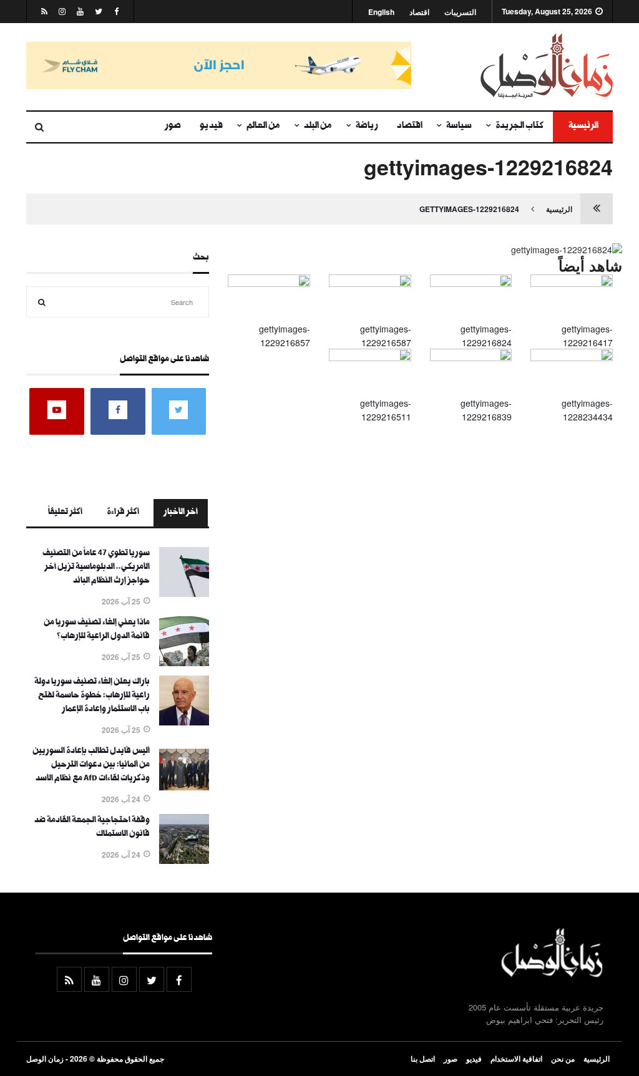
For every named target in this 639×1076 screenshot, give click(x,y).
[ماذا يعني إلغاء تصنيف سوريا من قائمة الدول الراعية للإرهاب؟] (184, 662)
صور (173, 126)
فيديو (211, 126)
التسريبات (460, 12)
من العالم (263, 126)
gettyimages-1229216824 (469, 209)
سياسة (459, 126)
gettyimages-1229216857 (284, 335)
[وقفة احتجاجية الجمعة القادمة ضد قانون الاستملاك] (184, 860)
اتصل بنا (423, 1058)
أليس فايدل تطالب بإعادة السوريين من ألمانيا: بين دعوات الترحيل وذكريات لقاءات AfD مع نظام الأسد (91, 765)
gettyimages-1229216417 (587, 335)
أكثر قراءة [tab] (123, 512)
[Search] (41, 301)
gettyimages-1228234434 (587, 410)
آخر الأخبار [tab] (180, 512)
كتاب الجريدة (519, 126)
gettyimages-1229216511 (385, 410)
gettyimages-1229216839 (486, 410)
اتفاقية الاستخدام (516, 1058)
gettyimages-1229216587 (385, 335)
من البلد (318, 126)
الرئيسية (582, 126)
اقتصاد (419, 12)
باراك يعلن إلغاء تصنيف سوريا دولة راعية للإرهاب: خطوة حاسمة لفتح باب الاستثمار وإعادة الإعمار (92, 696)
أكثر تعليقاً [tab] (65, 512)
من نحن (563, 1058)
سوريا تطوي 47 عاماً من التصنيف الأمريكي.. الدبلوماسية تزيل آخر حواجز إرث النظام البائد (96, 568)
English (381, 12)
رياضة (367, 126)
